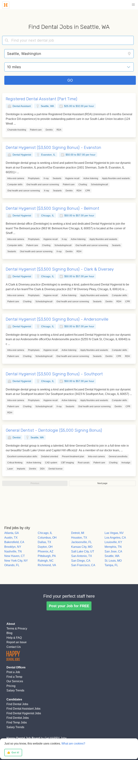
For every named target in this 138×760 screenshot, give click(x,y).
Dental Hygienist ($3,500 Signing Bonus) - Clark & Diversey (60, 269)
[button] (133, 4)
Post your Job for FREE (69, 606)
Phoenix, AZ (45, 551)
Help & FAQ (14, 637)
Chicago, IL (45, 532)
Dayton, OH (45, 546)
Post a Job (13, 672)
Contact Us (13, 646)
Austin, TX (11, 537)
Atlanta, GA (11, 532)
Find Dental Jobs (17, 704)
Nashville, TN (13, 551)
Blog (9, 633)
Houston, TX (79, 537)
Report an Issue (16, 642)
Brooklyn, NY (12, 546)
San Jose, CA (113, 551)
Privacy (22, 628)
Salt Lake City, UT (82, 551)
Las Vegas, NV (114, 532)
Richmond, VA (47, 565)
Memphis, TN (113, 546)
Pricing (10, 685)
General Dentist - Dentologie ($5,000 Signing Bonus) (54, 430)
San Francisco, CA (83, 565)
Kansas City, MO (81, 546)
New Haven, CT (14, 555)
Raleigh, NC (46, 560)
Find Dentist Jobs (17, 717)
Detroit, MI (77, 532)
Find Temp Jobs (16, 722)
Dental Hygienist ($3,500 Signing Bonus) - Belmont (52, 208)
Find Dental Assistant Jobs (23, 708)
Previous (35, 483)
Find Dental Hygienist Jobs (23, 713)
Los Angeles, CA (115, 537)
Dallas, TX (44, 542)
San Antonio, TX (81, 555)
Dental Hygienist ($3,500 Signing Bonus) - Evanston (53, 147)
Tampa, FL (111, 565)
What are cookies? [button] (73, 743)
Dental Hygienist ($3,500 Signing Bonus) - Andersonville (57, 319)
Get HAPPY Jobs (56, 738)
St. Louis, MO (113, 560)
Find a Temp (14, 676)
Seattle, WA (112, 555)
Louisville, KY (113, 542)
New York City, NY (16, 560)
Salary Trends (15, 690)
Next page (102, 483)
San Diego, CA (80, 560)
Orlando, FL (11, 565)
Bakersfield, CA (14, 542)
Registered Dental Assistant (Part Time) (41, 98)
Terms (10, 628)
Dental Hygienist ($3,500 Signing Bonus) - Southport (54, 374)
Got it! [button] (13, 752)
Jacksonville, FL (81, 542)
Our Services (14, 681)
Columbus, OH (47, 537)
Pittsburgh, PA (47, 555)
